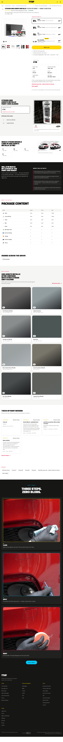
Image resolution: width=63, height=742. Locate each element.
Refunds (3, 720)
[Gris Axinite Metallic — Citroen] (8, 47)
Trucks (2, 698)
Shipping (3, 718)
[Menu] (2, 2)
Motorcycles (3, 691)
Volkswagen (24, 686)
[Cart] (60, 2)
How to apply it (35, 86)
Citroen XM (20, 470)
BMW (23, 688)
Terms (2, 713)
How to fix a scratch (47, 693)
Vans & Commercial (5, 695)
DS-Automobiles (6, 259)
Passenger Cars (4, 688)
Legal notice (3, 711)
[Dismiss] (18, 738)
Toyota (23, 691)
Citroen (13, 5)
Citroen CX (14, 470)
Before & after (46, 700)
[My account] (57, 2)
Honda (23, 693)
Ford (23, 695)
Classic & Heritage (5, 693)
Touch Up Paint (8, 5)
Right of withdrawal (5, 716)
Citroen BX (27, 470)
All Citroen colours (6, 470)
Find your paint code (47, 688)
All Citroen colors (56, 283)
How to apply (45, 691)
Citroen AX (34, 470)
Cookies (3, 725)
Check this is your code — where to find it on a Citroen (43, 84)
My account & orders (47, 686)
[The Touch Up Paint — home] (31, 2)
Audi (23, 698)
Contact (44, 705)
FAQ (43, 695)
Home (2, 5)
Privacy (2, 723)
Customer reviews (46, 698)
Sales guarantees (46, 702)
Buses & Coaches (4, 700)
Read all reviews (5, 455)
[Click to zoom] (15, 30)
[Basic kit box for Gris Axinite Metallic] (3, 47)
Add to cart (46, 47)
